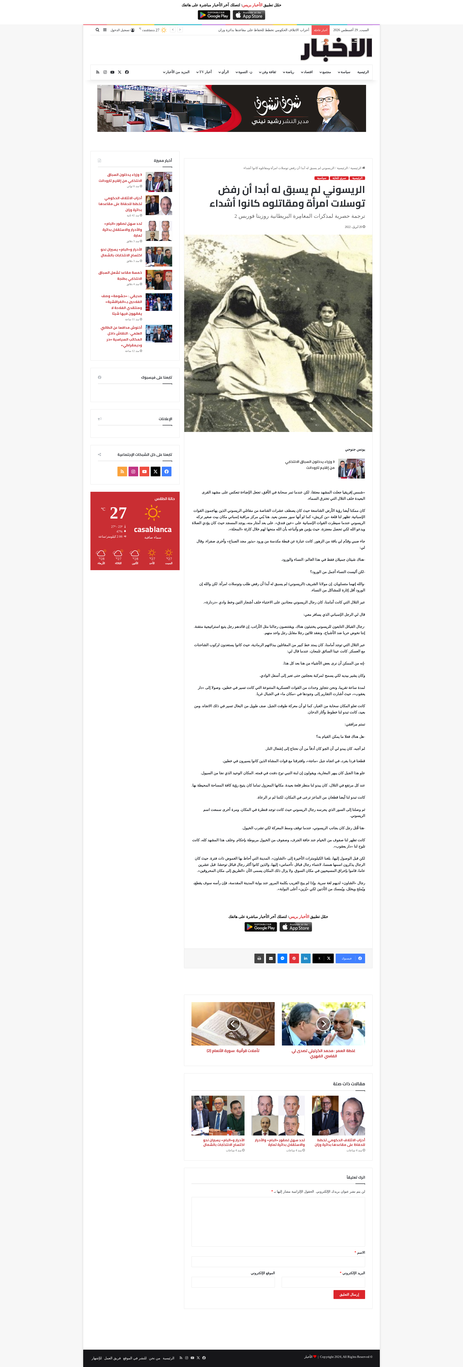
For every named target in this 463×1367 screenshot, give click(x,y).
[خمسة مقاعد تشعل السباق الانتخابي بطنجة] (159, 280)
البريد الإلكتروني (352, 1273)
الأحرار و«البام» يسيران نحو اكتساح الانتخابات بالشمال (224, 1142)
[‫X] (155, 471)
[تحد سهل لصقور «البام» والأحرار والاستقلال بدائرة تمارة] (278, 1115)
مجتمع (326, 72)
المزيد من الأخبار (178, 72)
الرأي (225, 72)
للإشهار (97, 1358)
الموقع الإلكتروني (263, 1273)
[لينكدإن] (306, 958)
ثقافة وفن (269, 72)
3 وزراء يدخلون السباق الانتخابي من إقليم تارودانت (310, 464)
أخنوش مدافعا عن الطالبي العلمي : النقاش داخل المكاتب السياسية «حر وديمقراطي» (121, 336)
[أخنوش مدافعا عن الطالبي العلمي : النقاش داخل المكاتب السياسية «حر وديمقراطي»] (159, 333)
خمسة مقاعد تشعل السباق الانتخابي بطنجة (120, 275)
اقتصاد (308, 72)
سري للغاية (339, 178)
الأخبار (308, 1357)
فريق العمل (112, 1358)
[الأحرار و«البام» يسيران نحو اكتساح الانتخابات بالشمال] (218, 1115)
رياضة (290, 72)
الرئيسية (363, 72)
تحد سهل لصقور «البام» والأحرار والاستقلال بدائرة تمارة (270, 30)
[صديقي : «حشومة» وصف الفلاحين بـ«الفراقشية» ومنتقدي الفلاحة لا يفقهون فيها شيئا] (159, 302)
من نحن (154, 1358)
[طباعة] (259, 958)
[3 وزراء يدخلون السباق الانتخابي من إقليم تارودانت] (351, 469)
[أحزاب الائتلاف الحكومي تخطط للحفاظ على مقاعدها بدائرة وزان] (338, 1115)
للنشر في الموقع (135, 1358)
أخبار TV (205, 72)
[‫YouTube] (144, 471)
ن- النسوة (245, 72)
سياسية (321, 178)
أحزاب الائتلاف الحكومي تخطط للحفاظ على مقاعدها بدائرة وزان (340, 1142)
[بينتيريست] (294, 958)
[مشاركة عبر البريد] (271, 958)
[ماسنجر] (282, 958)
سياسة (345, 72)
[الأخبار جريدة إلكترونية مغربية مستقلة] (336, 50)
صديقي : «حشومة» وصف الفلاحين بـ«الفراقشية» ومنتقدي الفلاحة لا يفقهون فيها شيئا (121, 305)
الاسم (359, 1252)
